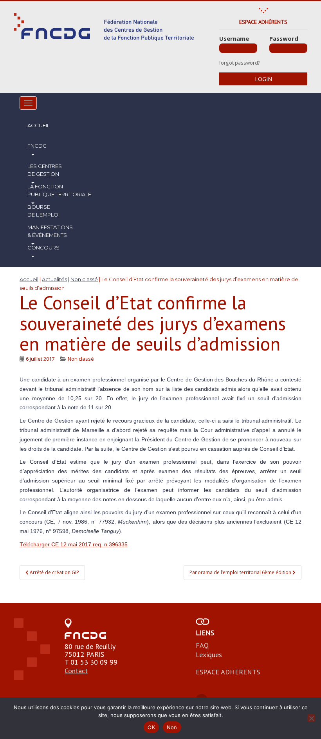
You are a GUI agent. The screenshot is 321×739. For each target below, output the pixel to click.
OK (151, 727)
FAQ (202, 645)
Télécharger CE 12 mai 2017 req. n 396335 (74, 544)
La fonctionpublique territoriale (59, 190)
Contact (76, 670)
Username (234, 38)
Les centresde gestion (44, 170)
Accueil (38, 125)
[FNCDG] (104, 27)
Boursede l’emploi (43, 211)
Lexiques (209, 654)
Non (172, 727)
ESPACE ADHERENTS (228, 671)
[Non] (311, 718)
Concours (43, 247)
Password (283, 38)
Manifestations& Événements (50, 231)
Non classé (81, 358)
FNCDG (37, 146)
